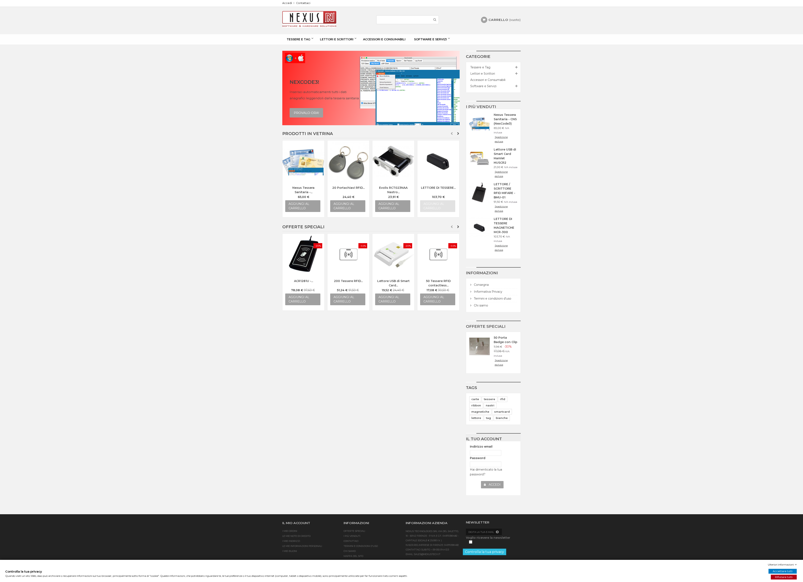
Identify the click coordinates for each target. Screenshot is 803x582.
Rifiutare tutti (784, 577)
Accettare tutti (783, 571)
